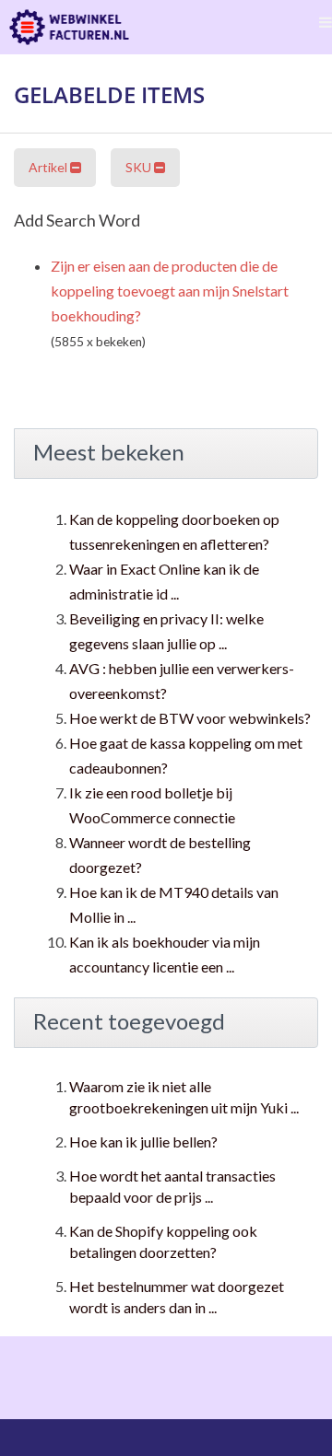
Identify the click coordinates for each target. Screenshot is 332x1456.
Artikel (49, 167)
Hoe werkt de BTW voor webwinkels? (190, 718)
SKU (139, 167)
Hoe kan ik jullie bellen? (143, 1141)
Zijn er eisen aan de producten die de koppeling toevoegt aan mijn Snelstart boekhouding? (170, 290)
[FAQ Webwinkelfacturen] (69, 27)
